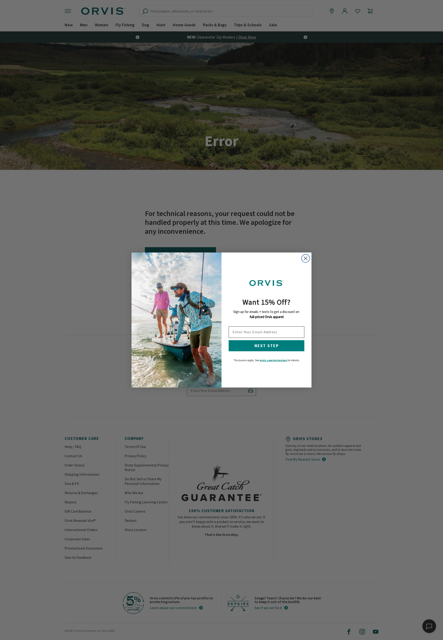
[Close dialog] (306, 258)
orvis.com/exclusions (273, 360)
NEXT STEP (266, 345)
